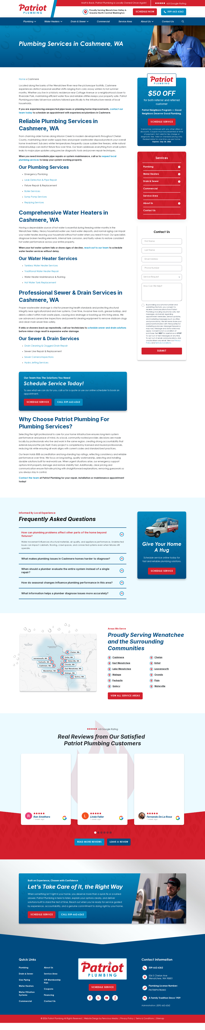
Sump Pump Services (35, 197)
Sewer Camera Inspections (39, 357)
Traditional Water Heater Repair (41, 271)
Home (22, 79)
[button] (183, 21)
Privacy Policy (126, 1019)
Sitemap (160, 1019)
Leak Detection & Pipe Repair (40, 180)
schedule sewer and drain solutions (107, 328)
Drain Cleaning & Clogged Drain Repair (46, 346)
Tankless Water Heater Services (41, 266)
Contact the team (29, 478)
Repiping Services (34, 203)
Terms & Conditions (163, 343)
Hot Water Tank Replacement (40, 283)
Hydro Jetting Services (36, 363)
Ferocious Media (110, 1019)
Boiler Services (32, 191)
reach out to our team (96, 248)
